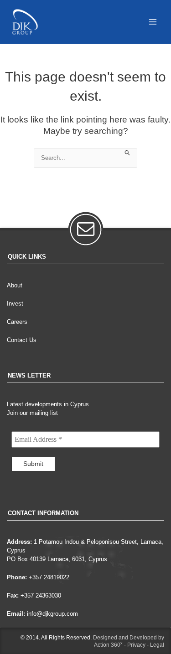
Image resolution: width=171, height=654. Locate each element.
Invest (15, 303)
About (14, 285)
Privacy (136, 645)
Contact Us (21, 340)
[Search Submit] (127, 152)
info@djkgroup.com (52, 613)
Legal (157, 645)
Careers (17, 321)
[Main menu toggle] (153, 22)
